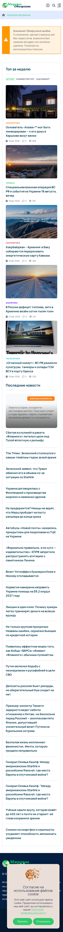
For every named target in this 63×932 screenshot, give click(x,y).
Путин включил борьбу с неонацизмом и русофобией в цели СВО (30, 670)
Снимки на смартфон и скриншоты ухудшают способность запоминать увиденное (31, 834)
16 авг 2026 (14, 376)
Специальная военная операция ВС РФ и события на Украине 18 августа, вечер (31, 191)
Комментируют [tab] (25, 79)
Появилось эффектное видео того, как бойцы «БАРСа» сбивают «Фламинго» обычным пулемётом (30, 651)
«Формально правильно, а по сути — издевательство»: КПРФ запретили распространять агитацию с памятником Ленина (31, 554)
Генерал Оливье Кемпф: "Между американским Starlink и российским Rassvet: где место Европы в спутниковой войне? (28, 792)
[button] (59, 6)
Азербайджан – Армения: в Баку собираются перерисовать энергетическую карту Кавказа (28, 251)
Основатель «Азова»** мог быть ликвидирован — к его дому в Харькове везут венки (28, 131)
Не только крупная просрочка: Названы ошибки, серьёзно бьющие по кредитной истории (31, 631)
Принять (22, 921)
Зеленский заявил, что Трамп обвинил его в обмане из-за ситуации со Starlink (26, 473)
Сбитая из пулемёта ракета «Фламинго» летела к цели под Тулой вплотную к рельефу (27, 436)
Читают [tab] (10, 79)
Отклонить (43, 921)
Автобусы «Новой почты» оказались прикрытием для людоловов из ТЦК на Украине (31, 532)
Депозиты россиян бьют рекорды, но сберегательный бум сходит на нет (30, 690)
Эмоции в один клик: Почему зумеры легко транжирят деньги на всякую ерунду (31, 611)
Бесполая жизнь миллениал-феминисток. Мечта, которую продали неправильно (27, 746)
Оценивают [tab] (43, 79)
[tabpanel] (31, 231)
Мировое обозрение (18, 15)
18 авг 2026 (14, 140)
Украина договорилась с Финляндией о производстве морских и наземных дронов (26, 493)
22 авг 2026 (14, 316)
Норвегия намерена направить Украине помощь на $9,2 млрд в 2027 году (28, 591)
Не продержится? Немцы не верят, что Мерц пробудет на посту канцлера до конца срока (30, 512)
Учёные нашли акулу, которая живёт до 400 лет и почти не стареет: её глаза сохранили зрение (31, 814)
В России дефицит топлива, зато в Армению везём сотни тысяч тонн (30, 309)
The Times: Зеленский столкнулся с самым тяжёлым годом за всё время (31, 455)
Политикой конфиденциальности (33, 911)
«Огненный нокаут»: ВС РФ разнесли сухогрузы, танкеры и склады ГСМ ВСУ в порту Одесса (31, 367)
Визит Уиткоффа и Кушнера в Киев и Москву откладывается (30, 574)
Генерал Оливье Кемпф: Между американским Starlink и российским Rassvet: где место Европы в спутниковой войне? (28, 768)
